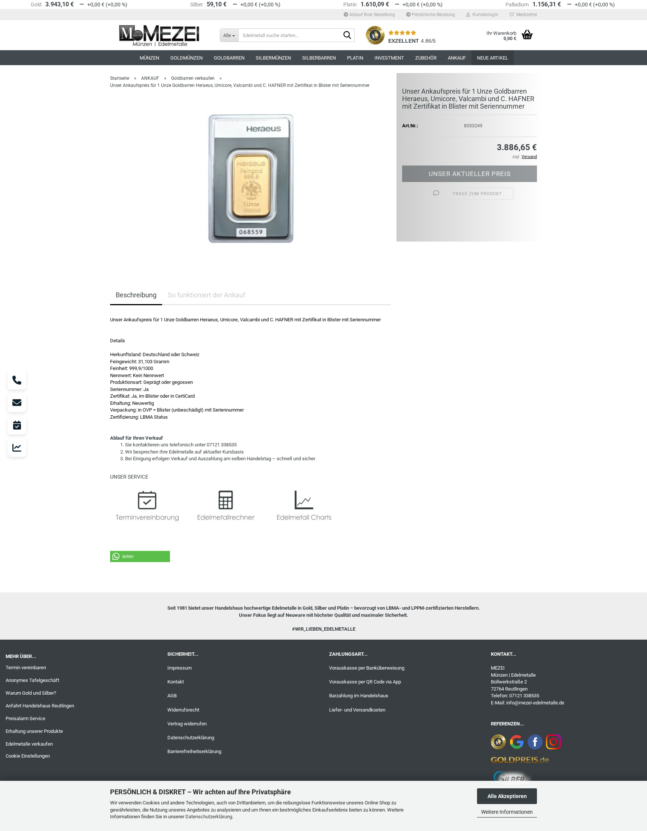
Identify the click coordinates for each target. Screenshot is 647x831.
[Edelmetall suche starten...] (347, 35)
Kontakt (175, 682)
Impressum (179, 668)
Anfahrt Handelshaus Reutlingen (40, 706)
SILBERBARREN (319, 58)
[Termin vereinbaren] (16, 425)
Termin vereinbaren (26, 667)
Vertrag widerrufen (187, 724)
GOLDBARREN (229, 58)
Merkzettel (525, 14)
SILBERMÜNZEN (273, 58)
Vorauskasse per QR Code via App (365, 682)
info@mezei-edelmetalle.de (535, 703)
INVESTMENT (389, 58)
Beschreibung (136, 295)
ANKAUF (457, 58)
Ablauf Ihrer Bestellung (371, 14)
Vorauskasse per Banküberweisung (366, 668)
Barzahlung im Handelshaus (358, 695)
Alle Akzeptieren (507, 796)
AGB (172, 695)
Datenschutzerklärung (208, 816)
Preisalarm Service (25, 718)
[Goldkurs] (16, 447)
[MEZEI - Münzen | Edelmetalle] (159, 35)
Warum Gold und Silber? (31, 693)
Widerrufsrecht (183, 710)
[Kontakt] (16, 402)
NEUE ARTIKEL (492, 58)
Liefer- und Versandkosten (357, 710)
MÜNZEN (149, 58)
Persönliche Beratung (433, 14)
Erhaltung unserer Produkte (34, 731)
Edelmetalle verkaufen (29, 744)
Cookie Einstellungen (28, 756)
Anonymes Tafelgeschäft (32, 680)
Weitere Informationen (507, 812)
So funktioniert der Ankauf (206, 295)
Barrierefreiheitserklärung (194, 751)
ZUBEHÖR (426, 58)
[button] (140, 556)
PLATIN (355, 58)
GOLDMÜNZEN (186, 58)
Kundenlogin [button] (484, 14)
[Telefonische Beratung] (16, 380)
